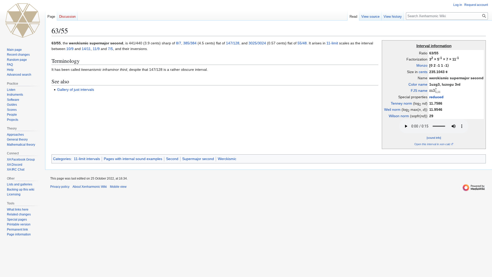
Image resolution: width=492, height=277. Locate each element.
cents (423, 72)
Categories (62, 159)
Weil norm (392, 109)
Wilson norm (399, 116)
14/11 (86, 49)
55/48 (302, 43)
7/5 (110, 49)
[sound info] (434, 137)
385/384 (190, 43)
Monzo (421, 65)
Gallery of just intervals (75, 89)
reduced (436, 97)
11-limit (332, 43)
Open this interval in (432, 144)
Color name (417, 84)
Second (172, 159)
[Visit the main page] (22, 20)
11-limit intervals (87, 159)
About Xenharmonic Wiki (90, 187)
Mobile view (118, 187)
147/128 (232, 43)
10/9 (70, 49)
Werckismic (227, 159)
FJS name (419, 90)
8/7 (178, 43)
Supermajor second (198, 159)
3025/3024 (257, 43)
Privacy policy (59, 187)
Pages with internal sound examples (133, 159)
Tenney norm (401, 103)
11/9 (96, 49)
